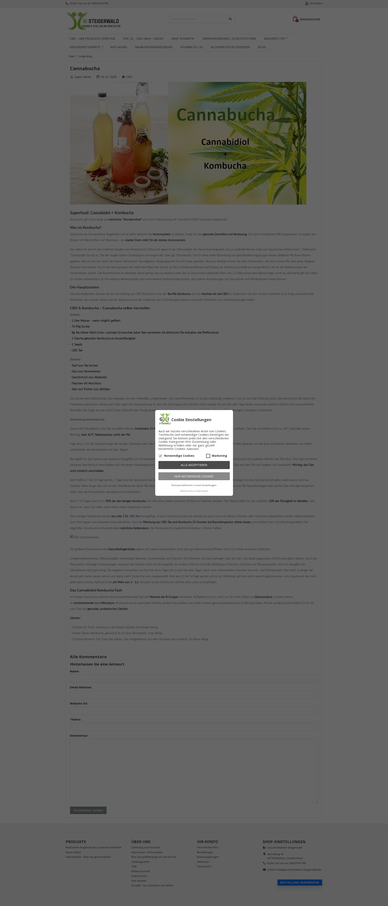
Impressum (202, 490)
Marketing (219, 456)
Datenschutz (187, 490)
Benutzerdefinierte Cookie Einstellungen (194, 485)
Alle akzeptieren (194, 465)
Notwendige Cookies (179, 456)
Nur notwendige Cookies (194, 476)
